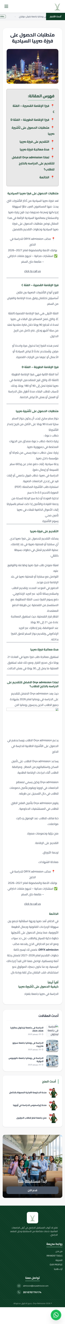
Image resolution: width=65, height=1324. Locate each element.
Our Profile (56, 1265)
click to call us (32, 271)
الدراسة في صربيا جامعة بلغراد (41, 993)
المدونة (59, 1260)
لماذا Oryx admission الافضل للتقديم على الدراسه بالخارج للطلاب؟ (33, 163)
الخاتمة (44, 177)
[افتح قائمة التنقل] (6, 6)
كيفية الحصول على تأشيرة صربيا (38, 986)
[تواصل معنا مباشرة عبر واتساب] (56, 1315)
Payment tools (54, 1256)
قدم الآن (32, 1190)
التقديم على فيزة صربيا (34, 141)
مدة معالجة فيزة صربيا (34, 149)
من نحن (59, 1251)
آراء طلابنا (58, 1269)
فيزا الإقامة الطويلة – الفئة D (30, 120)
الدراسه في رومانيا (42, 699)
